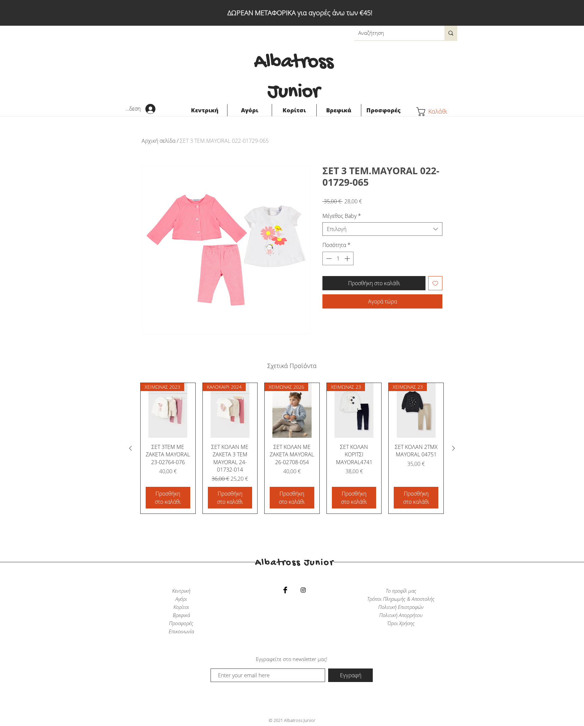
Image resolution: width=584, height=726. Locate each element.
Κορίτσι (181, 607)
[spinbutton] (338, 258)
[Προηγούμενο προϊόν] (130, 448)
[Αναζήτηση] (450, 33)
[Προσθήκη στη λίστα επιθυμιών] (435, 283)
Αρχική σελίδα (158, 140)
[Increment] (347, 258)
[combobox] (382, 229)
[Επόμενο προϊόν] (453, 448)
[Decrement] (328, 258)
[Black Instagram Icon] (303, 590)
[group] (292, 448)
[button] (437, 111)
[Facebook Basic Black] (285, 590)
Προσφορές (181, 623)
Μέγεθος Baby (341, 216)
